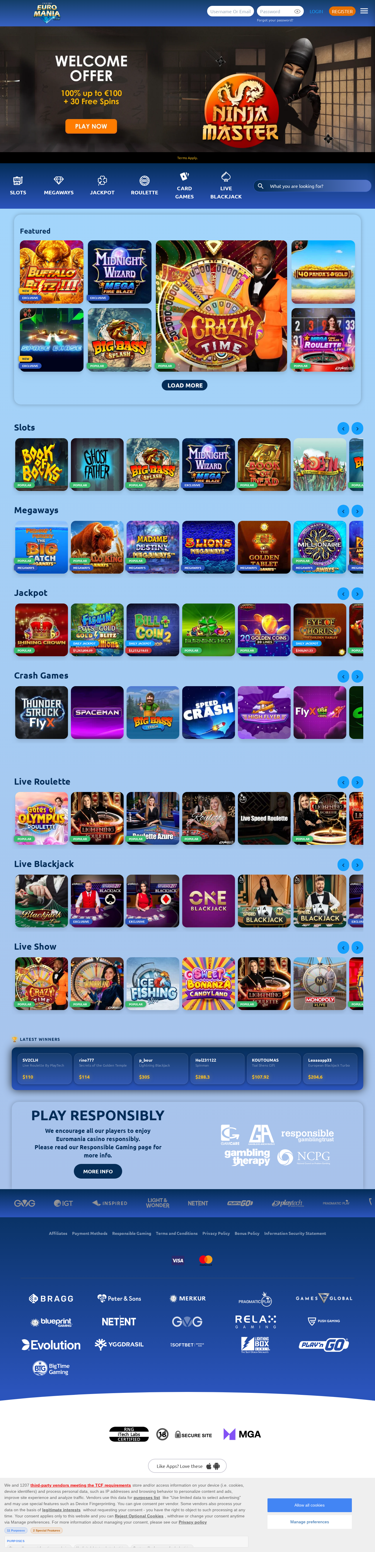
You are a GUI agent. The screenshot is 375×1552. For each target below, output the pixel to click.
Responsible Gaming (131, 1233)
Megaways (59, 192)
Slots (18, 192)
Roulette (144, 192)
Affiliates (58, 1233)
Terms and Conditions (177, 1233)
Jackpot (102, 192)
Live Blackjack (226, 192)
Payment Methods (90, 1233)
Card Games (184, 192)
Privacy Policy (216, 1233)
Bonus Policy (247, 1233)
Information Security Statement (295, 1233)
